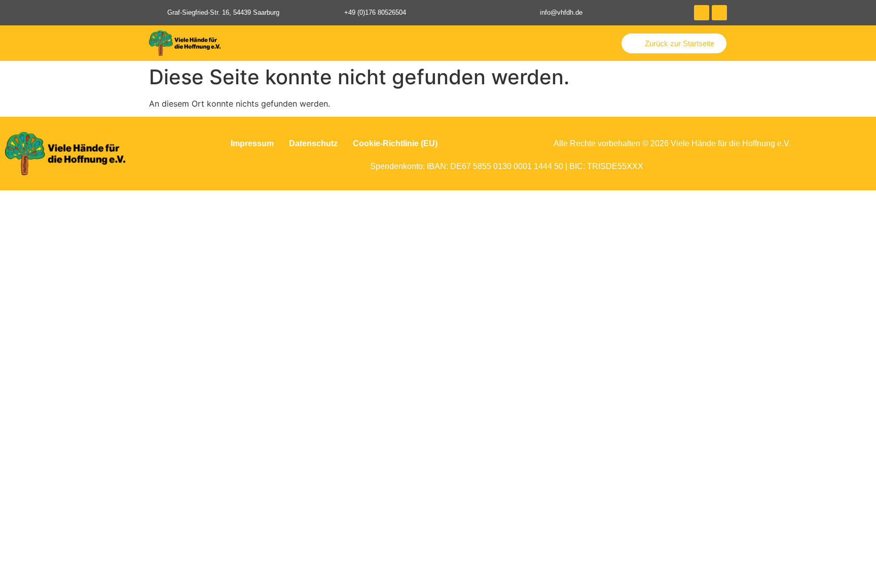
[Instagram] (719, 12)
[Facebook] (701, 12)
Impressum (252, 143)
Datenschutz (313, 143)
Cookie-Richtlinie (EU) (395, 143)
